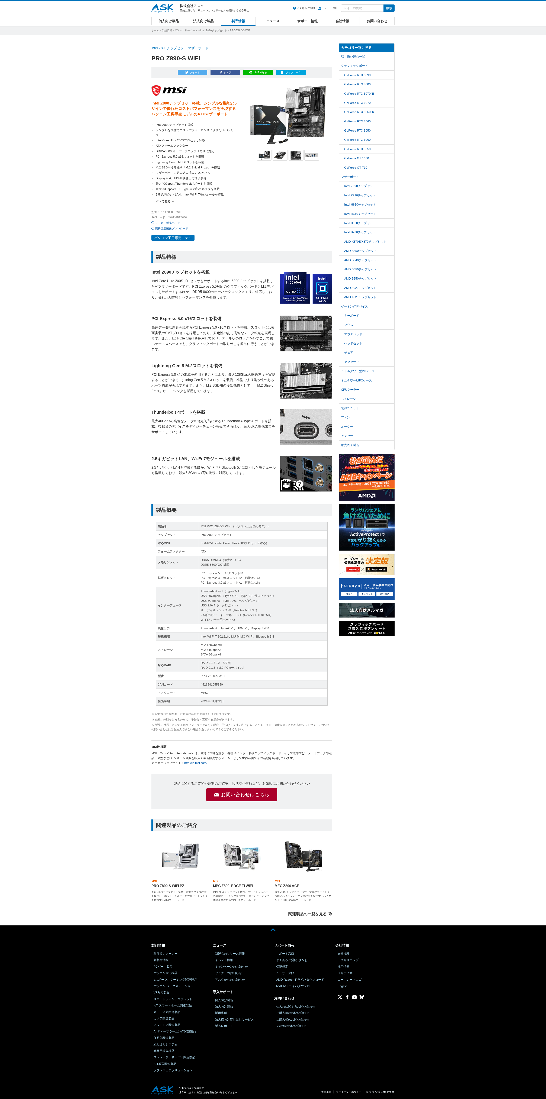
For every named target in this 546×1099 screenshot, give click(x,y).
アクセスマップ (348, 960)
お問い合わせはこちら (245, 794)
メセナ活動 (345, 973)
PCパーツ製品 (163, 966)
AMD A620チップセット (360, 288)
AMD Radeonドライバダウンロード (300, 979)
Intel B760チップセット (360, 232)
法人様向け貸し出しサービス (234, 1019)
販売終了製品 (350, 445)
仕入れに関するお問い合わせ (295, 1006)
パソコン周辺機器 (165, 973)
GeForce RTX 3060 (357, 139)
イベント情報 (224, 960)
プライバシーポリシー (349, 1091)
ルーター (347, 426)
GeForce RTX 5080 (357, 84)
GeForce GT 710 (355, 167)
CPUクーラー (350, 389)
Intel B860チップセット (360, 223)
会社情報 (342, 21)
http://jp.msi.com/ (195, 762)
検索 (389, 8)
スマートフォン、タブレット (173, 999)
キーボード (351, 315)
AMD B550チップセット (360, 278)
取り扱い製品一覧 (353, 56)
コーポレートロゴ (350, 979)
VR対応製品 (162, 992)
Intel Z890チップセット (213, 30)
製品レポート (224, 1026)
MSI (177, 30)
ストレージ (348, 398)
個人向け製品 (168, 21)
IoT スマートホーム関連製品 (173, 1005)
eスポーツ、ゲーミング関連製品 (175, 979)
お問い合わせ (377, 21)
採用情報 (344, 966)
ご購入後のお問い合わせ (292, 1019)
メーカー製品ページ (167, 223)
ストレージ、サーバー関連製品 (174, 1057)
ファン (345, 417)
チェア (348, 352)
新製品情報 (161, 960)
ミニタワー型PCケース (356, 380)
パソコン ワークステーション (173, 986)
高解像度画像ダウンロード (171, 228)
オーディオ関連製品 (167, 1012)
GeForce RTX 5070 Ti (359, 93)
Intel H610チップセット (360, 214)
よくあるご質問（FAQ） (292, 960)
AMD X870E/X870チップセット (365, 241)
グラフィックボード (354, 65)
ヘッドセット (353, 343)
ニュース (273, 21)
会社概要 (344, 953)
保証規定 (282, 966)
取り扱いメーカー (165, 953)
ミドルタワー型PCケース (358, 371)
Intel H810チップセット (360, 204)
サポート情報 (307, 21)
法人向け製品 (203, 21)
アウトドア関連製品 (167, 1025)
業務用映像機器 (164, 1051)
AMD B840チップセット (360, 260)
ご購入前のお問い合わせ (292, 1013)
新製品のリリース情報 (230, 953)
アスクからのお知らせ (230, 979)
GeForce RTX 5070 (357, 102)
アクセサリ (351, 362)
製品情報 (238, 21)
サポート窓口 (330, 8)
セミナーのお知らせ (228, 973)
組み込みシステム (165, 1044)
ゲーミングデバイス (354, 306)
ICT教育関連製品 (165, 1064)
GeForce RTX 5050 (357, 130)
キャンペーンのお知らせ (231, 966)
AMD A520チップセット (360, 297)
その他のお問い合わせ (291, 1026)
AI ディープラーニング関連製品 (175, 1031)
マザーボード (189, 30)
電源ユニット (350, 408)
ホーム (155, 30)
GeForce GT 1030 (356, 158)
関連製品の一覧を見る (307, 914)
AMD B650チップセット (360, 269)
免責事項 (326, 1091)
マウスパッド (353, 334)
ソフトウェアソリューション (173, 1070)
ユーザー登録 (285, 973)
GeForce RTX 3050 (357, 149)
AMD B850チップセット (360, 250)
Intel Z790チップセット (360, 195)
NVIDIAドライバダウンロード (296, 986)
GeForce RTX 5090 (357, 75)
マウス (348, 324)
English (342, 986)
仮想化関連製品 (164, 1038)
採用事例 (221, 1013)
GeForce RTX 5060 (357, 121)
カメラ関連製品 (164, 1018)
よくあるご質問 (306, 8)
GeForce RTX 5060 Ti (359, 112)
